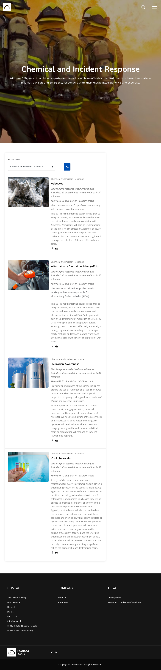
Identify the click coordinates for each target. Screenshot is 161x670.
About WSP (63, 602)
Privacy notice (114, 597)
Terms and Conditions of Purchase (124, 602)
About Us (62, 597)
